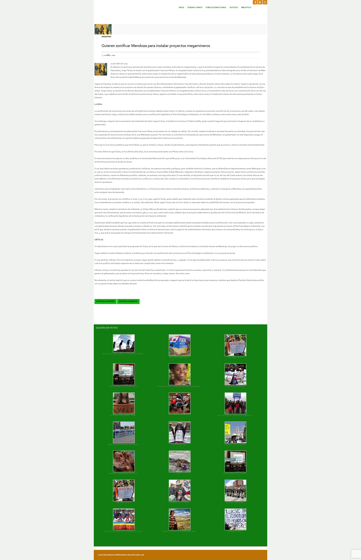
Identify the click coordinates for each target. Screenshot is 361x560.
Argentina (106, 37)
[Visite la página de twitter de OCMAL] (260, 2)
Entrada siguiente (128, 301)
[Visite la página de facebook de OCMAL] (255, 2)
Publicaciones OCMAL (216, 7)
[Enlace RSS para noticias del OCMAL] (265, 2)
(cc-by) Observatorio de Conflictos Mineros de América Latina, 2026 (121, 555)
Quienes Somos (194, 7)
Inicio (181, 7)
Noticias (234, 7)
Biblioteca (246, 7)
